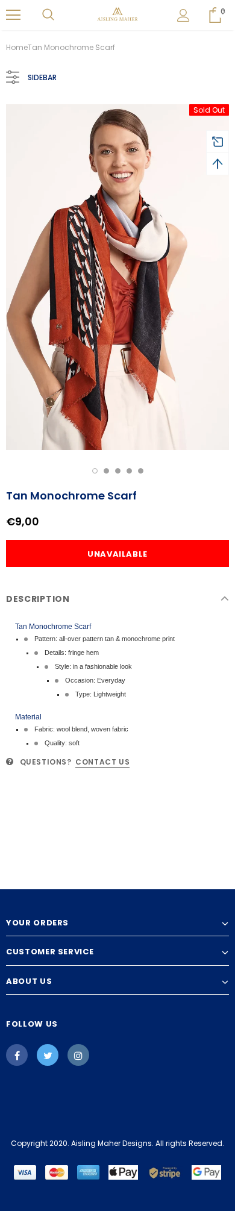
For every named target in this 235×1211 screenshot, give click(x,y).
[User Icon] (183, 15)
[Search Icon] (48, 15)
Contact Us (102, 762)
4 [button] (129, 471)
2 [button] (106, 471)
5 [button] (140, 471)
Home (17, 47)
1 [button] (95, 471)
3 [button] (118, 471)
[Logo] (118, 14)
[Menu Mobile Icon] (13, 15)
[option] (117, 277)
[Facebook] (17, 1055)
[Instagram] (78, 1055)
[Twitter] (47, 1055)
